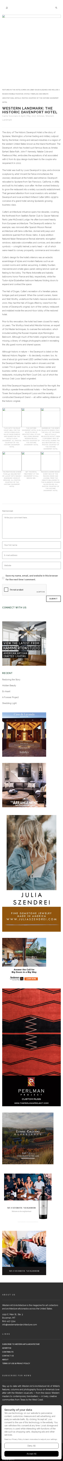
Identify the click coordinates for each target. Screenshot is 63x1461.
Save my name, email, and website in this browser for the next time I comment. (32, 578)
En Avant (6, 691)
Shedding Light (9, 703)
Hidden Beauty (9, 685)
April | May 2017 (28, 116)
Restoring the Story (11, 679)
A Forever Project (10, 697)
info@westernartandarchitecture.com (19, 1324)
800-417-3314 (8, 1321)
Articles (40, 116)
